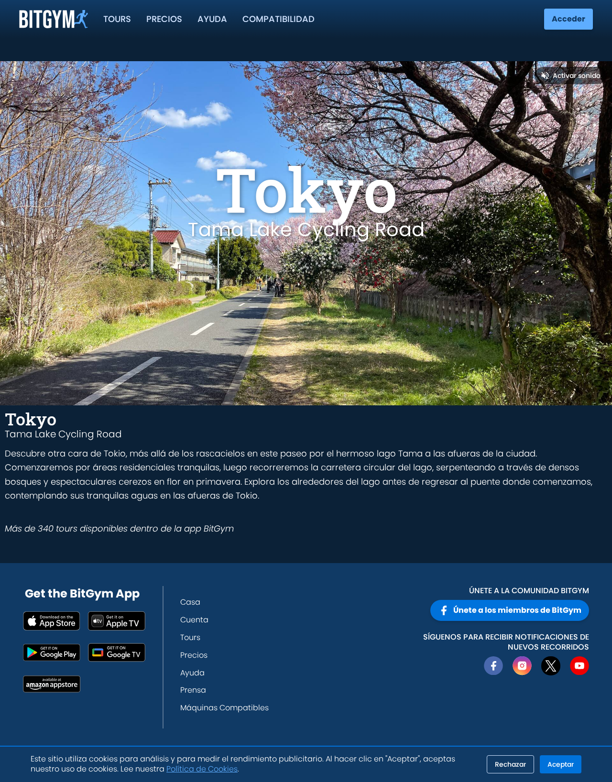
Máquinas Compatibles (224, 707)
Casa (190, 602)
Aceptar (560, 764)
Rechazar (510, 764)
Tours (117, 19)
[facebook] (493, 665)
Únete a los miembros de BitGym (517, 610)
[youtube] (579, 665)
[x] (550, 665)
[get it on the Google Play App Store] (51, 652)
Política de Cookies (202, 768)
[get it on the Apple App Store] (51, 621)
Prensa (193, 689)
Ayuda (212, 19)
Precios (164, 19)
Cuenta (194, 619)
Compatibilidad (278, 19)
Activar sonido (577, 75)
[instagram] (522, 665)
